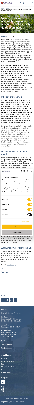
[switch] (29, 204)
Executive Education (7, 366)
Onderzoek (4, 36)
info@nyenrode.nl (6, 348)
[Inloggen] (23, 3)
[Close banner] (31, 171)
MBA (2, 364)
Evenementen (14, 401)
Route (3, 340)
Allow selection (17, 232)
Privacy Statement (8, 403)
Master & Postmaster (8, 361)
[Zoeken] (20, 3)
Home (2, 8)
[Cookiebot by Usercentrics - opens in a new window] (21, 171)
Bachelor (4, 359)
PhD (2, 369)
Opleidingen (4, 401)
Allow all (17, 226)
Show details (25, 221)
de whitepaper (11, 265)
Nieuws (7, 8)
